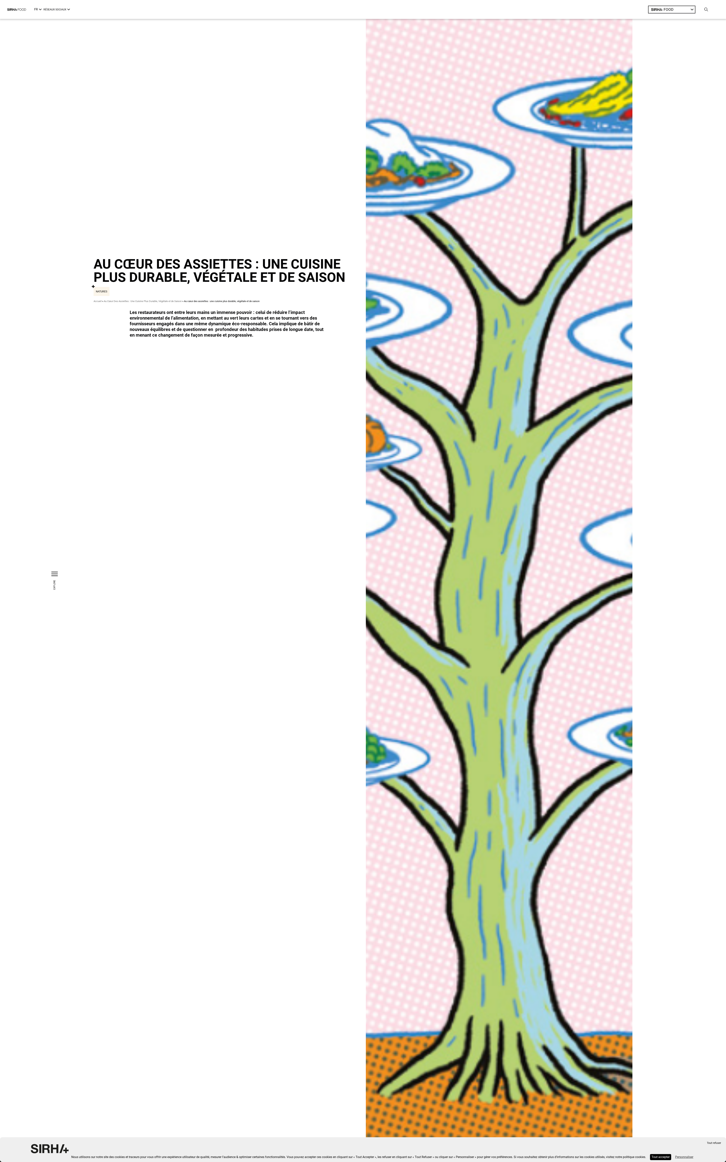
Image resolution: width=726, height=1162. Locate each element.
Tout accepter (661, 1157)
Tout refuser (714, 1143)
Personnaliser (684, 1157)
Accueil (98, 301)
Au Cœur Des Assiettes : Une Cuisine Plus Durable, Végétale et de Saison (143, 301)
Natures (101, 291)
